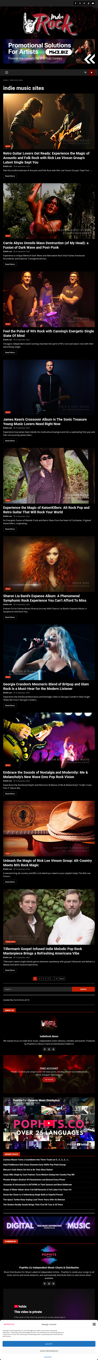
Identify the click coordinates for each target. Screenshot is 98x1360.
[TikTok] (88, 3)
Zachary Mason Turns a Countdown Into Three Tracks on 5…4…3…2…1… (36, 1159)
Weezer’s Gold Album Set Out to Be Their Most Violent (28, 1169)
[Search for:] (37, 989)
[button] (94, 1324)
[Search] (85, 72)
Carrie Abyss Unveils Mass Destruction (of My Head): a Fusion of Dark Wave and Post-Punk (49, 211)
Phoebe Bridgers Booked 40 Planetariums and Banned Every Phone (34, 1179)
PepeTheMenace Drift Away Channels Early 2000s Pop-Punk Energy (34, 1164)
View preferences (49, 1351)
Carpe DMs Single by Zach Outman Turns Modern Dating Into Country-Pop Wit (38, 1174)
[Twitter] (80, 3)
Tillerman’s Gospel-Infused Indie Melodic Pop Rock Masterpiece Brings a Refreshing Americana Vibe (49, 917)
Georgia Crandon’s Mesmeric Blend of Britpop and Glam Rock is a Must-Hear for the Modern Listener (49, 652)
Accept (49, 1344)
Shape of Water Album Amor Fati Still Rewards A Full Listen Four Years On (37, 1189)
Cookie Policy (48, 1357)
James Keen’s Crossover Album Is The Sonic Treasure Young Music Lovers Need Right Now (49, 387)
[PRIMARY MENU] (6, 72)
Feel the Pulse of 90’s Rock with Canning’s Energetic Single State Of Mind (49, 299)
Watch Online (92, 72)
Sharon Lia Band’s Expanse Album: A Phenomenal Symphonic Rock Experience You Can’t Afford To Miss (49, 564)
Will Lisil (8, 166)
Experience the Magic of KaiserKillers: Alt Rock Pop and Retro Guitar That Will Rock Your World (49, 476)
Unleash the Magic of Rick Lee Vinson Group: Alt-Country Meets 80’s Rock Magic (49, 829)
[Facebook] (75, 3)
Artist (8, 146)
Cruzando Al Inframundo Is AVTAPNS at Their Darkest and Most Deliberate (37, 1184)
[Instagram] (84, 3)
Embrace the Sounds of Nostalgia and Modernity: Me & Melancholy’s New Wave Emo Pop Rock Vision (49, 740)
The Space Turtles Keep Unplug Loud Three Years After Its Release (34, 1199)
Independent (10, 942)
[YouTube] (93, 3)
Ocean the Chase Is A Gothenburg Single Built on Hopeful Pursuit (33, 1194)
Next (62, 978)
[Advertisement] (49, 51)
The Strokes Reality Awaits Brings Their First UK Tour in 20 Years (33, 1204)
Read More (10, 176)
